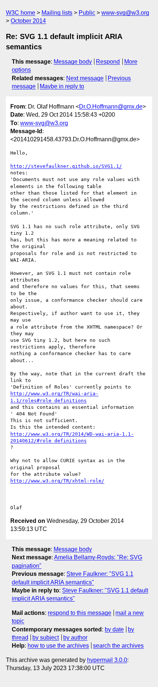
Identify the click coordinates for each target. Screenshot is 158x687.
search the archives (118, 645)
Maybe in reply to (62, 86)
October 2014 (28, 21)
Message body (73, 62)
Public (87, 13)
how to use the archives (58, 645)
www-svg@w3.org (125, 13)
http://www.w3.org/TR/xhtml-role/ (57, 481)
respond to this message (79, 613)
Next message (85, 78)
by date (114, 629)
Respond (108, 62)
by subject (45, 637)
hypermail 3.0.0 (107, 660)
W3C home (20, 13)
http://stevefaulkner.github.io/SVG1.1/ (66, 166)
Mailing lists (57, 13)
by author (75, 637)
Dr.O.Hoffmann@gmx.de (111, 106)
